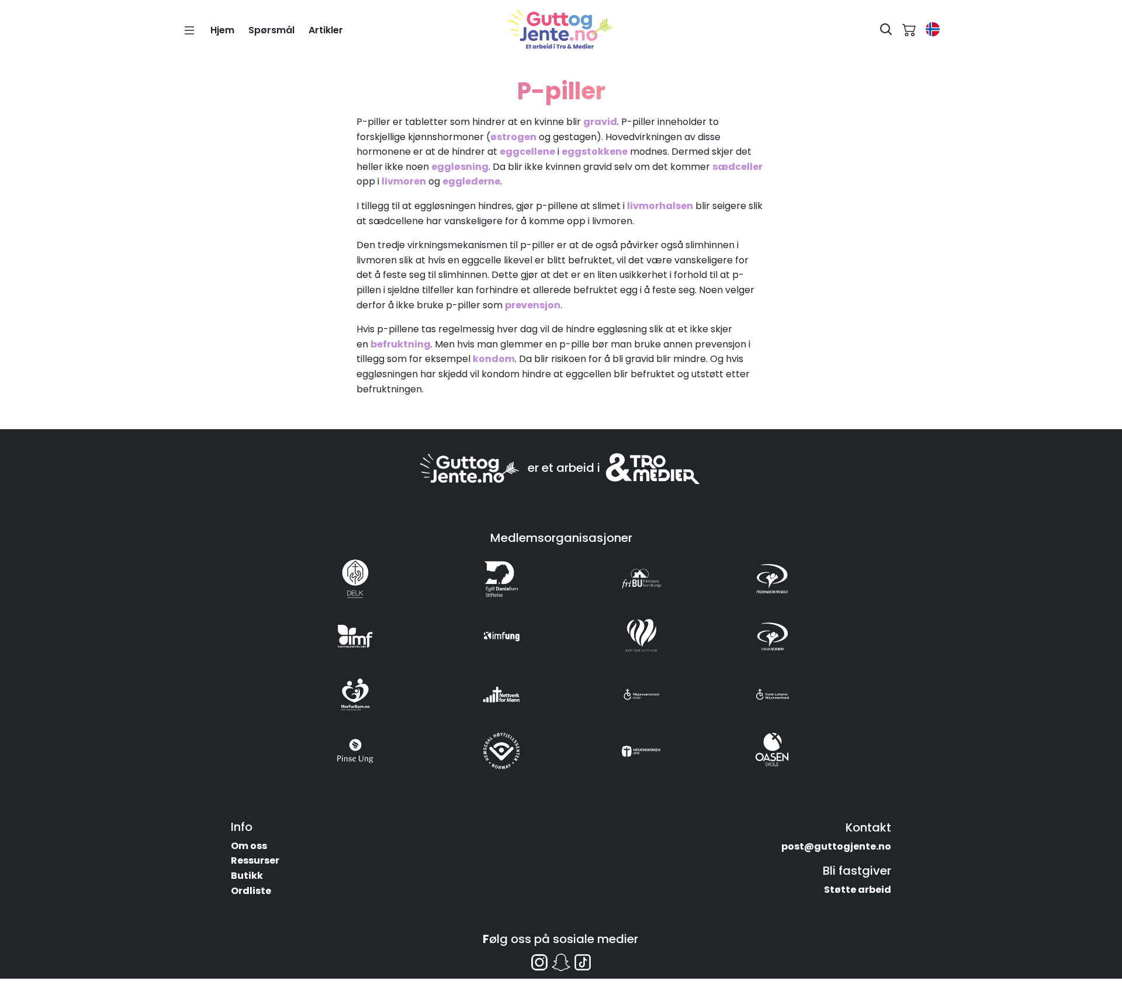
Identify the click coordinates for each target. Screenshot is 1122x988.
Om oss (249, 846)
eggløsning (460, 166)
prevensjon (532, 305)
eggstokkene (595, 151)
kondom (494, 359)
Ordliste (251, 890)
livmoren (404, 181)
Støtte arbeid (857, 889)
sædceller (737, 166)
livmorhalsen (660, 206)
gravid (600, 121)
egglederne (471, 181)
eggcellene (527, 151)
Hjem (222, 30)
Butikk (247, 875)
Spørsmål (271, 30)
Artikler (326, 30)
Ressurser (255, 860)
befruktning (400, 344)
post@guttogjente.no (836, 846)
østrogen (513, 137)
